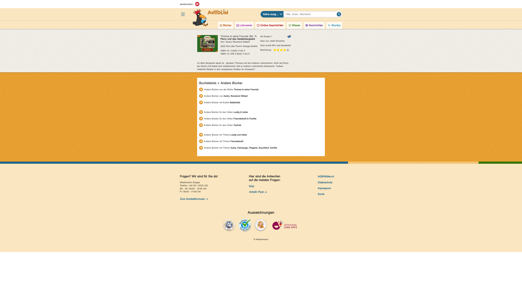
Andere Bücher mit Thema (225, 134)
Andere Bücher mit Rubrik (222, 102)
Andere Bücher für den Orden (226, 112)
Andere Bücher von (226, 96)
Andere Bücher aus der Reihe (231, 89)
